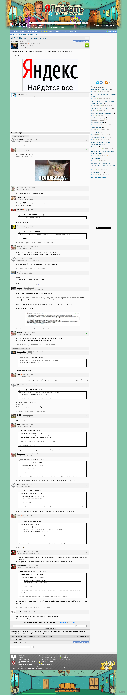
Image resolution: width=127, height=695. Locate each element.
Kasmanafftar (22, 44)
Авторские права (23, 659)
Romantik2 (95, 160)
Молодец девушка (97, 123)
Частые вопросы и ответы (26, 661)
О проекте (21, 656)
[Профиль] (14, 45)
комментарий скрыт (20, 136)
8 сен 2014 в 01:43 (28, 415)
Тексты (104, 105)
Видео (101, 91)
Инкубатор (44, 31)
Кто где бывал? (96, 127)
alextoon (20, 209)
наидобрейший (96, 148)
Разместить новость (46, 664)
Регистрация (100, 25)
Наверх (122, 692)
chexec (19, 288)
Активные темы (40, 27)
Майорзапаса (96, 105)
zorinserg (95, 155)
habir (93, 139)
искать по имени (50, 628)
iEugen (94, 110)
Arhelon (19, 611)
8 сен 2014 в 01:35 (32, 197)
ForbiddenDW (21, 552)
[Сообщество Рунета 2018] (102, 665)
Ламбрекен (95, 124)
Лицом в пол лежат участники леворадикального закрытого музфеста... (100, 144)
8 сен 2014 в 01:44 (27, 424)
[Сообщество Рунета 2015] (108, 665)
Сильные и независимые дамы (101, 113)
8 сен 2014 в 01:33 (31, 139)
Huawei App (66, 659)
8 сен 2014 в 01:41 (38, 352)
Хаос (36, 31)
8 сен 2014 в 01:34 (30, 187)
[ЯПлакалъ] (19, 25)
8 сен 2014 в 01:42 (27, 374)
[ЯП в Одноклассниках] (106, 82)
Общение (30, 31)
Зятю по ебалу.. (96, 132)
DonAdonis (20, 139)
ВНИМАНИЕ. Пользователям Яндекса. (28, 38)
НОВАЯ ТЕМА (85, 41)
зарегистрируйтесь (29, 633)
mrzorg (94, 129)
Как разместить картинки (47, 659)
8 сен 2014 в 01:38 (33, 246)
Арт (50, 31)
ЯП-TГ (65, 31)
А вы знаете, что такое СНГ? (100, 137)
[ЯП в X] (109, 82)
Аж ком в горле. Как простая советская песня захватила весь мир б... (103, 165)
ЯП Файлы (56, 31)
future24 (94, 91)
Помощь (49, 27)
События (34, 34)
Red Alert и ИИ (95, 158)
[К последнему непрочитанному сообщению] (28, 41)
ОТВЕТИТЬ (76, 41)
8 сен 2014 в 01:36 (30, 209)
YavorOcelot (21, 197)
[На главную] (11, 31)
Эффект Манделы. (97, 172)
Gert (18, 258)
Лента (22, 31)
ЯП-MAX (73, 31)
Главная (15, 34)
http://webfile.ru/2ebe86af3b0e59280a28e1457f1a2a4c (34, 340)
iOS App (64, 656)
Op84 (19, 415)
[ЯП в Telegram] (97, 82)
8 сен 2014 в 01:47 (27, 515)
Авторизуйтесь (79, 631)
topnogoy (95, 134)
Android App (66, 657)
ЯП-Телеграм (62, 623)
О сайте (31, 27)
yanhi (19, 272)
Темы (77, 23)
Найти (85, 23)
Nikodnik (94, 174)
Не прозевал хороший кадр (100, 89)
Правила (55, 27)
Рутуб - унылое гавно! (98, 118)
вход (111, 25)
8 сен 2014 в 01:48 (33, 565)
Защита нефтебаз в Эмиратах (100, 108)
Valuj (18, 484)
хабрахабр (15, 55)
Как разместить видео (46, 661)
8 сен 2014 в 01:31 (35, 43)
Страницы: (14, 41)
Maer (18, 226)
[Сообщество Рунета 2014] (113, 665)
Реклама (62, 27)
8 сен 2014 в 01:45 (33, 454)
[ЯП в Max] (110, 82)
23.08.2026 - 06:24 (26, 94)
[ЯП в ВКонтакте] (101, 82)
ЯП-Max (72, 623)
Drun (93, 115)
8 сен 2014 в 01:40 (29, 288)
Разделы (16, 31)
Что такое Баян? (44, 656)
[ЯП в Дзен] (103, 82)
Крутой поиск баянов (36, 25)
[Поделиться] (86, 38)
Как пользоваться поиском (48, 657)
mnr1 (93, 169)
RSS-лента (21, 663)
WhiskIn (94, 98)
